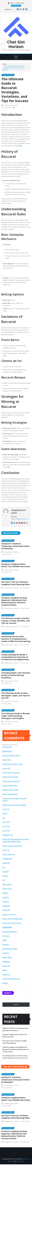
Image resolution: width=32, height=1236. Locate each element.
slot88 (4, 940)
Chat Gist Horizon (16, 44)
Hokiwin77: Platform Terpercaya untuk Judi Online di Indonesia (15, 546)
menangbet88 (7, 859)
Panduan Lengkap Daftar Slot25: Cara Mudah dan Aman (15, 565)
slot (3, 818)
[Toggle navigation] (16, 57)
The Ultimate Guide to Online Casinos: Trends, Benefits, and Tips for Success (15, 620)
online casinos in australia (10, 773)
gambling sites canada (9, 949)
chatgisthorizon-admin (11, 105)
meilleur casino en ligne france (12, 846)
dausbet (5, 983)
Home (4, 64)
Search (7, 993)
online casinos (7, 884)
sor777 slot (6, 822)
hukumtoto (6, 974)
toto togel (5, 936)
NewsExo (11, 1161)
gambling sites (7, 751)
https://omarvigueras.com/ (11, 979)
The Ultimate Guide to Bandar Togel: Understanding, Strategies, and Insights (15, 715)
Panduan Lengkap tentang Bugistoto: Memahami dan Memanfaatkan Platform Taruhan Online (14, 601)
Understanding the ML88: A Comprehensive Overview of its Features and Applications (15, 657)
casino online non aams (10, 794)
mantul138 (5, 910)
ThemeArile (20, 1161)
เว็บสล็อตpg (6, 962)
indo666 (5, 893)
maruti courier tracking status (12, 919)
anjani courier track (8, 914)
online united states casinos (11, 923)
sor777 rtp (5, 809)
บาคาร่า (19, 146)
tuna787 (5, 876)
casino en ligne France (9, 785)
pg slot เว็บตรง (7, 957)
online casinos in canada (10, 777)
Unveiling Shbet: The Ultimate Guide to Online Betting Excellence (15, 675)
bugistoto (5, 953)
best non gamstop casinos (11, 755)
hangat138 (5, 863)
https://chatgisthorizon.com (20, 519)
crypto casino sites (8, 854)
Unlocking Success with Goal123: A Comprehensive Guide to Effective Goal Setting (15, 638)
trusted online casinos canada (12, 764)
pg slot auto (6, 966)
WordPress (25, 1159)
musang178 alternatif (9, 931)
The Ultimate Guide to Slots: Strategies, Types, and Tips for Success (15, 695)
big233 (4, 970)
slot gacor (5, 871)
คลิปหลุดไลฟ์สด (7, 927)
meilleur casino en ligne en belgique (14, 805)
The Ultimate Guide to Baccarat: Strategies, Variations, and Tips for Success (13, 68)
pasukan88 (5, 906)
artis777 (5, 813)
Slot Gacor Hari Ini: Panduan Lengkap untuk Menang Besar (15, 583)
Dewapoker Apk (7, 835)
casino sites (6, 768)
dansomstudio (7, 747)
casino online (6, 760)
